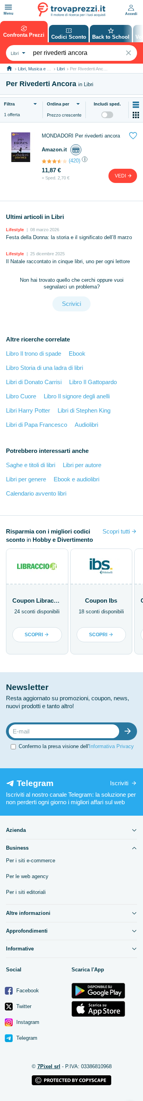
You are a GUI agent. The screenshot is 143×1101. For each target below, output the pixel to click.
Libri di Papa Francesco (36, 424)
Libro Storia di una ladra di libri (44, 367)
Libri (61, 68)
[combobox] (17, 53)
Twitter (23, 1006)
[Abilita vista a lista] (136, 105)
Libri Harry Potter (28, 410)
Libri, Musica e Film (36, 68)
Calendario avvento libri (36, 493)
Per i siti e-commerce (30, 860)
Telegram (26, 1038)
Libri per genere (26, 479)
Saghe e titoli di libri (30, 465)
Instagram (27, 1022)
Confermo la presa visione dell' (76, 746)
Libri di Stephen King (84, 410)
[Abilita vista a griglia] (136, 115)
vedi (121, 176)
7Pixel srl (48, 1066)
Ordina (58, 104)
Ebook (77, 353)
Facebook (27, 991)
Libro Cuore (21, 396)
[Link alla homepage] (9, 69)
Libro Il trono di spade (33, 353)
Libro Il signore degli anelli (77, 396)
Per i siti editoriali (26, 892)
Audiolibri (86, 424)
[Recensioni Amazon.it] (54, 161)
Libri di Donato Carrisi (34, 382)
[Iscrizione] (129, 731)
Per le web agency (27, 876)
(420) (74, 161)
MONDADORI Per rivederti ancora (81, 136)
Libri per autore (82, 465)
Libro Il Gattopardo (93, 382)
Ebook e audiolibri (76, 479)
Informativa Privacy (111, 746)
